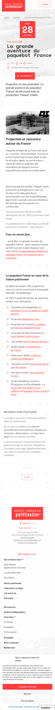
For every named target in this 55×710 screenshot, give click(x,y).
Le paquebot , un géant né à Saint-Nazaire (30, 310)
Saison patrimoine (12, 583)
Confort (47, 707)
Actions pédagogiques (15, 612)
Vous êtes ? (9, 617)
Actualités (9, 638)
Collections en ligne (13, 588)
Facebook (20, 523)
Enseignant (9, 627)
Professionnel (10, 632)
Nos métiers (9, 577)
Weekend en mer (30, 319)
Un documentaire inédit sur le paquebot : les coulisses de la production (27, 254)
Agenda (6, 17)
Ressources (10, 607)
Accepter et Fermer (27, 687)
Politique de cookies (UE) (27, 543)
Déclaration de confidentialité (34, 707)
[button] (27, 76)
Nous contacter (25, 528)
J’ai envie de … (11, 593)
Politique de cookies (16, 707)
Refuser (27, 694)
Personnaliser (27, 701)
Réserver (26, 523)
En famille (8, 622)
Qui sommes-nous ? (13, 559)
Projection (16, 17)
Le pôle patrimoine (12, 572)
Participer (9, 598)
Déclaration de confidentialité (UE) (27, 540)
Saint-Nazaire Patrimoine (13, 6)
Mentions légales (27, 538)
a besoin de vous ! (36, 341)
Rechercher (9, 648)
